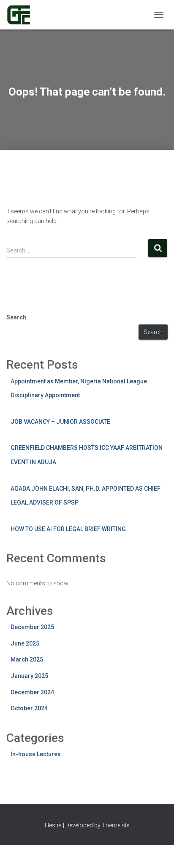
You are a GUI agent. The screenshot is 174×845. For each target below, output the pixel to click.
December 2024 (32, 692)
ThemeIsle (115, 825)
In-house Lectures (36, 754)
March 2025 (27, 659)
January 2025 (29, 675)
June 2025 (25, 643)
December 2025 (32, 627)
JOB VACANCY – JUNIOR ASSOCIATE (60, 421)
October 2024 (29, 708)
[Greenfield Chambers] (21, 14)
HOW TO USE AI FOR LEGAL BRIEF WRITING (68, 529)
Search (16, 317)
